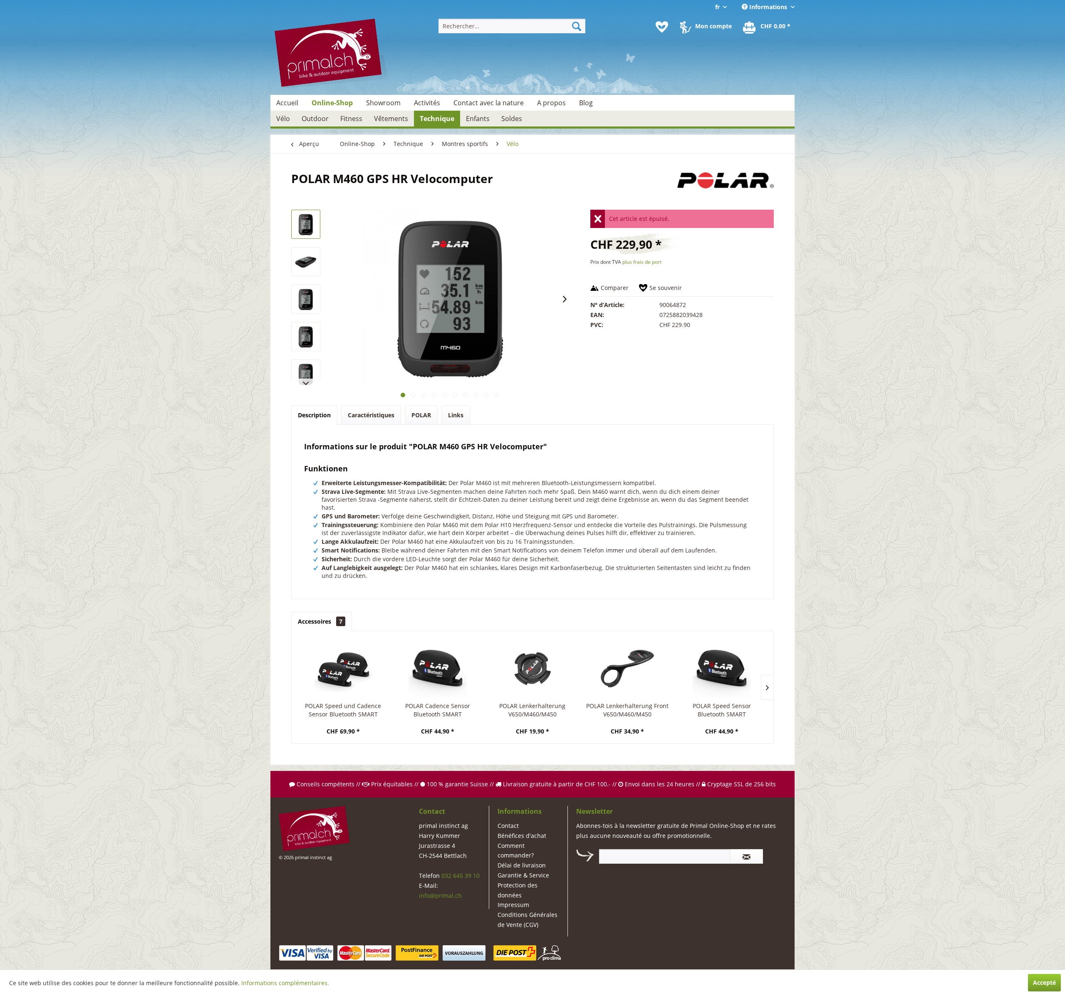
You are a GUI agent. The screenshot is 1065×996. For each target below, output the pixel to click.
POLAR (421, 415)
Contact (508, 826)
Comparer (615, 288)
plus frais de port (641, 261)
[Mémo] (661, 27)
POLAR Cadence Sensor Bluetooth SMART (437, 710)
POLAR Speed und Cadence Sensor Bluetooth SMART (343, 710)
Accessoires (320, 621)
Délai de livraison (522, 865)
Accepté (1044, 982)
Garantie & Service (523, 875)
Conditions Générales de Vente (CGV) (527, 920)
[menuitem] (511, 26)
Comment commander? (516, 851)
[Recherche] (576, 26)
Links (455, 415)
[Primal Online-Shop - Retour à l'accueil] (331, 54)
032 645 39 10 (460, 876)
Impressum (513, 905)
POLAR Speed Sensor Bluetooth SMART (722, 710)
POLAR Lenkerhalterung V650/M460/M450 (532, 710)
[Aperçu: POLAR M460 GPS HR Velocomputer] (305, 224)
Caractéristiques (371, 415)
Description (314, 415)
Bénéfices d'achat (522, 836)
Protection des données (517, 890)
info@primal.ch (440, 895)
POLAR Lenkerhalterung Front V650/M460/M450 (627, 710)
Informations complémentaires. (285, 983)
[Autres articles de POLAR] (725, 186)
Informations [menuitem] (768, 7)
